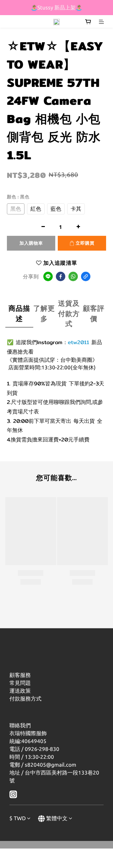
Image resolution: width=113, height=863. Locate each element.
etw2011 (78, 342)
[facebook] (60, 276)
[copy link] (85, 276)
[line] (48, 276)
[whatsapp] (73, 276)
